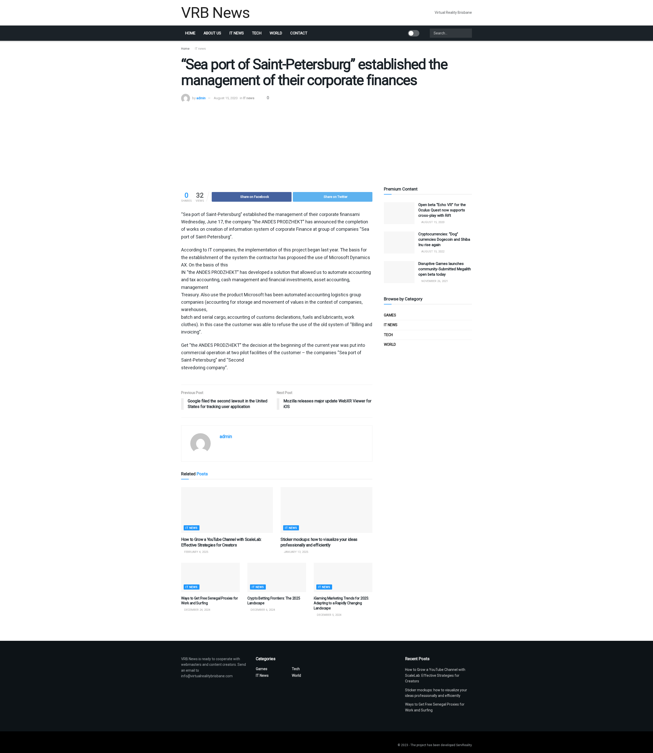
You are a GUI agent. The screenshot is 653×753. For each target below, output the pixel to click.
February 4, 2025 (195, 552)
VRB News (215, 12)
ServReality (464, 745)
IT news (236, 33)
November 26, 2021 (434, 281)
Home (190, 33)
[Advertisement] (326, 141)
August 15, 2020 (225, 98)
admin (201, 98)
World (276, 33)
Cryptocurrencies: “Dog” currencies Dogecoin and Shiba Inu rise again (444, 239)
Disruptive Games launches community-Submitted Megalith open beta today (444, 269)
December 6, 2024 (262, 609)
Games (390, 315)
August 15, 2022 (432, 251)
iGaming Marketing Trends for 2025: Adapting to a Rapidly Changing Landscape (341, 603)
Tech (256, 33)
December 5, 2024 (328, 615)
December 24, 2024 (196, 609)
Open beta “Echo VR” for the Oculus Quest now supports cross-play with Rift (442, 210)
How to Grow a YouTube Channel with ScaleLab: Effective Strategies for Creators (435, 675)
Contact (298, 33)
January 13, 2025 (295, 552)
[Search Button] (467, 33)
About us (212, 33)
